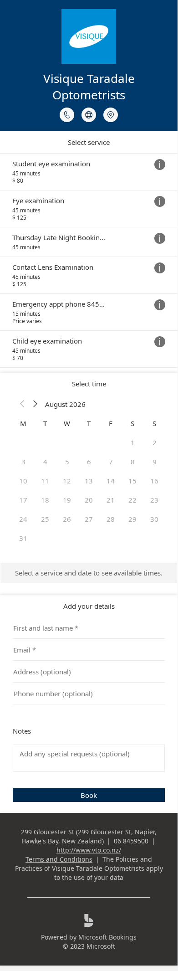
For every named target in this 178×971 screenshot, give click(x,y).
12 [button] (67, 480)
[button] (22, 404)
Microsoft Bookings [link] (107, 937)
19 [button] (67, 499)
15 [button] (132, 480)
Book (89, 795)
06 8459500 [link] (131, 841)
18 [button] (45, 499)
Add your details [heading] (89, 606)
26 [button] (67, 519)
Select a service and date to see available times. (89, 572)
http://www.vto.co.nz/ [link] (88, 850)
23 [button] (154, 499)
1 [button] (133, 442)
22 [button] (132, 499)
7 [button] (111, 461)
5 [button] (67, 461)
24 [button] (23, 519)
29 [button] (132, 519)
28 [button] (111, 519)
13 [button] (89, 480)
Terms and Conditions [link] (58, 859)
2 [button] (155, 442)
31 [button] (23, 538)
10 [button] (23, 480)
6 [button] (89, 461)
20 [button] (89, 499)
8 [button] (133, 461)
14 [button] (111, 480)
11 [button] (45, 480)
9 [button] (155, 461)
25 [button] (45, 519)
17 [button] (23, 499)
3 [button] (23, 461)
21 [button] (111, 499)
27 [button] (89, 519)
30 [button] (154, 519)
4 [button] (45, 461)
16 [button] (154, 480)
